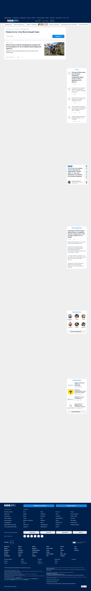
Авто (24, 511)
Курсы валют (59, 17)
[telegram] (24, 536)
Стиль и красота (74, 514)
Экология (73, 518)
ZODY (68, 17)
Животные (26, 524)
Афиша (47, 17)
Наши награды (7, 518)
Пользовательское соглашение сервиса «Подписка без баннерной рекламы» (61, 583)
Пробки (45, 21)
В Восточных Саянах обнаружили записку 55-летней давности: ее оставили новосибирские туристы (23, 47)
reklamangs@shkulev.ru (50, 568)
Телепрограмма (40, 17)
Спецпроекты (74, 522)
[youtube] (42, 536)
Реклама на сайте (8, 511)
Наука (42, 522)
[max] (35, 536)
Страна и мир (74, 516)
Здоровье (25, 526)
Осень (57, 514)
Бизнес (25, 514)
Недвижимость (8, 17)
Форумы (33, 17)
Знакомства (23, 17)
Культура (43, 516)
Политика (58, 516)
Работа (57, 520)
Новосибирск (9, 29)
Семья (57, 526)
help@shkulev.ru (13, 579)
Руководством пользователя (51, 573)
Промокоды (16, 17)
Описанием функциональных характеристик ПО (55, 574)
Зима (42, 511)
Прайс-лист (7, 514)
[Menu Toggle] (5, 21)
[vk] (28, 536)
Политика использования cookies (52, 579)
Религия (58, 524)
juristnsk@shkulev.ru (34, 578)
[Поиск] (79, 21)
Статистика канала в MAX (10, 526)
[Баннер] (43, 24)
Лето (42, 518)
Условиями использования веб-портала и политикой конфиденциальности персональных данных (65, 575)
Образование (44, 526)
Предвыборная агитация (10, 524)
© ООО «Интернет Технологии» (10, 586)
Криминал (43, 514)
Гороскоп (52, 17)
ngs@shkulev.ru (19, 577)
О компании (7, 516)
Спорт (72, 511)
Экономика (73, 520)
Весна (24, 516)
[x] (38, 536)
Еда (24, 522)
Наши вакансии (8, 520)
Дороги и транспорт (28, 520)
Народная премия (75, 524)
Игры (64, 17)
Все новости (17, 29)
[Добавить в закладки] (63, 57)
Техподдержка (7, 522)
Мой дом (43, 520)
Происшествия (59, 518)
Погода (28, 17)
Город (24, 518)
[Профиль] (86, 21)
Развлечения (59, 522)
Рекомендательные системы (51, 581)
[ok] (31, 536)
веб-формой (26, 579)
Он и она (58, 511)
